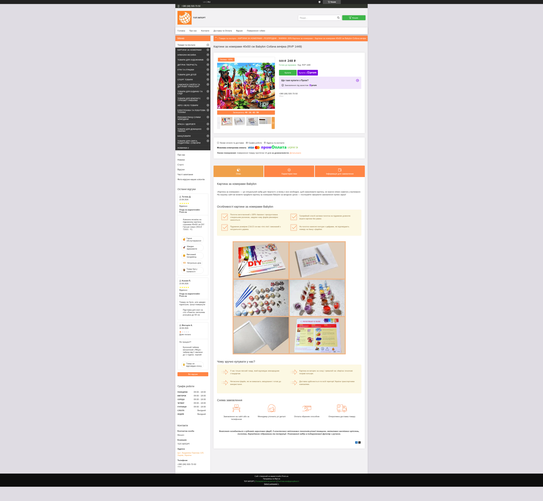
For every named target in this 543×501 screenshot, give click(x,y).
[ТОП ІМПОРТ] (184, 18)
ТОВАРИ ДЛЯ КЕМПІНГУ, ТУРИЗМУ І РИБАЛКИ (189, 99)
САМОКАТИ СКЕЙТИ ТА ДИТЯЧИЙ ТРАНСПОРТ (188, 85)
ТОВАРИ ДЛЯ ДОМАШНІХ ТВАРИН (189, 130)
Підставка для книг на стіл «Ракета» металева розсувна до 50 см (194, 312)
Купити (288, 73)
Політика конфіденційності (288, 481)
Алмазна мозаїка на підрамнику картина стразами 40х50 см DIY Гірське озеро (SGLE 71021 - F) (193, 224)
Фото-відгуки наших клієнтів (191, 179)
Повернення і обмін (256, 31)
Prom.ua (285, 476)
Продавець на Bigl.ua (271, 479)
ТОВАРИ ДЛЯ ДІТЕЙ (186, 75)
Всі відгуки (193, 374)
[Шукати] (338, 17)
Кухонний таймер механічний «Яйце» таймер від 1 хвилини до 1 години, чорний (193, 351)
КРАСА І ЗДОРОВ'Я (186, 124)
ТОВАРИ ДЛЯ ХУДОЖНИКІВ (190, 60)
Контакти (205, 31)
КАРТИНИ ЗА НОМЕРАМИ (250, 38)
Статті (180, 164)
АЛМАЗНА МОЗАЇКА (186, 55)
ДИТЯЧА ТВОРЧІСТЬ (187, 65)
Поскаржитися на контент (265, 481)
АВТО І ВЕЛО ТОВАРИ (187, 105)
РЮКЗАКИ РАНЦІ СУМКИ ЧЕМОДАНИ (189, 118)
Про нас (193, 31)
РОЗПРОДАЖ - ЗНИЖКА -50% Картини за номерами (288, 38)
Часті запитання (185, 174)
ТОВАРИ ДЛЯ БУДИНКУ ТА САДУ (189, 92)
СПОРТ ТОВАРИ (185, 79)
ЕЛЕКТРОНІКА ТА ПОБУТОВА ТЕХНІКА (191, 111)
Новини (181, 160)
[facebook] (356, 443)
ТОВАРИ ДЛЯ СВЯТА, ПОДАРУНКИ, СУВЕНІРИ (189, 142)
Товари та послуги (227, 38)
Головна (181, 31)
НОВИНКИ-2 (183, 148)
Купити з (303, 73)
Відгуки (239, 31)
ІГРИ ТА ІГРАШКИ (185, 70)
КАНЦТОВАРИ (184, 136)
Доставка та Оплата (223, 31)
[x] (359, 443)
